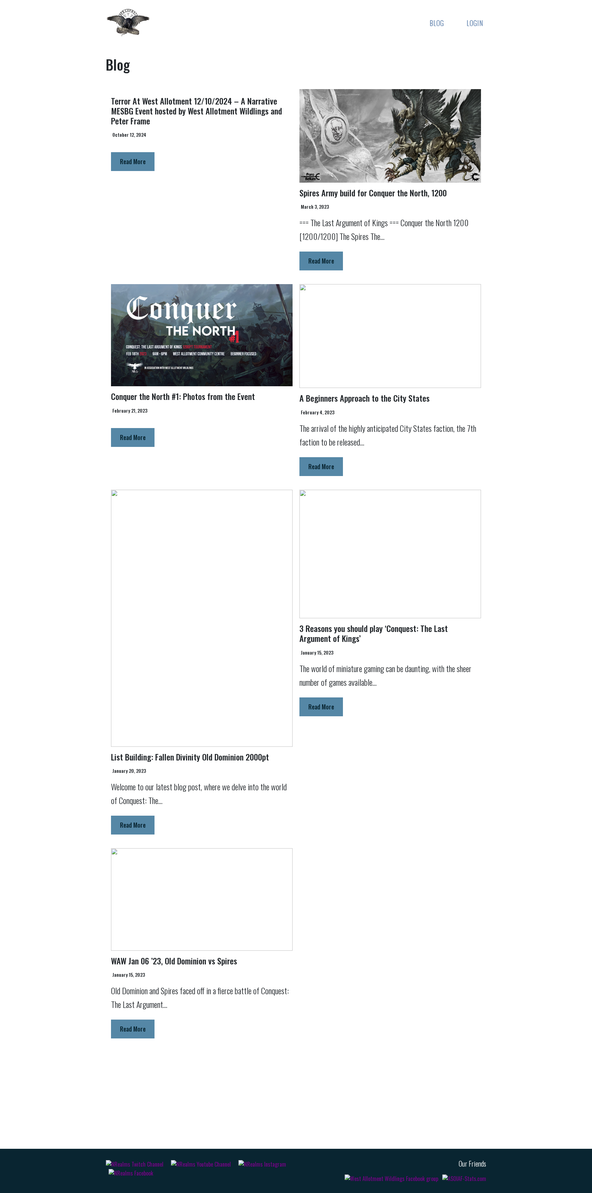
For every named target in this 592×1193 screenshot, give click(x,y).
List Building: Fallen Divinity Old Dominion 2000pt (190, 757)
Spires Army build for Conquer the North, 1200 (373, 192)
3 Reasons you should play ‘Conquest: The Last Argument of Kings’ (373, 633)
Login (475, 23)
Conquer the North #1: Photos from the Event (183, 396)
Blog (437, 23)
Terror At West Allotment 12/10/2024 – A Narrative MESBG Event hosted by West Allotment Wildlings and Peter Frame (196, 111)
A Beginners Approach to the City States (364, 398)
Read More (133, 161)
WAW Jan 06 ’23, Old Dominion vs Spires (174, 960)
